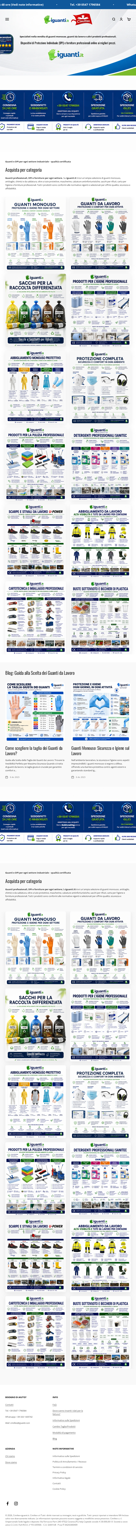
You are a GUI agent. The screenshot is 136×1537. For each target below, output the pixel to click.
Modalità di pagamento (64, 1432)
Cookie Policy (59, 1488)
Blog (55, 1438)
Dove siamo (11, 1462)
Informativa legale (61, 1477)
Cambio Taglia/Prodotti (64, 1426)
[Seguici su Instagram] (16, 1503)
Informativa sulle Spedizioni (66, 1420)
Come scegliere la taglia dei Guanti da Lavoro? (34, 750)
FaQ (55, 1404)
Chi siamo (10, 1456)
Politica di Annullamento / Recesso (69, 1461)
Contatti (9, 1404)
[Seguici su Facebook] (7, 1503)
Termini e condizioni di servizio (68, 1467)
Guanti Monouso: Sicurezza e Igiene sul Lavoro (100, 750)
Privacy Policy (59, 1472)
